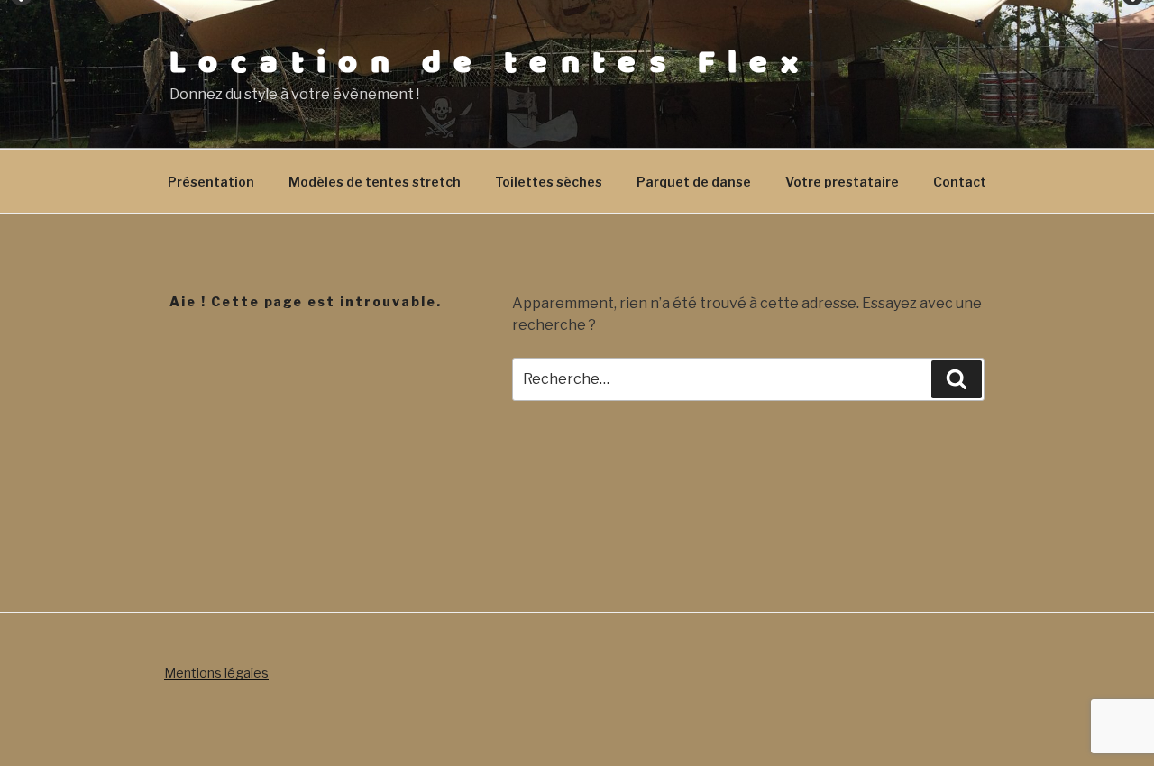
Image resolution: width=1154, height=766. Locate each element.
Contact (959, 181)
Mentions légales (216, 672)
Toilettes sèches (548, 181)
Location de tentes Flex (490, 63)
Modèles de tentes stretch (374, 181)
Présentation (211, 181)
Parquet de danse (694, 181)
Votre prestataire (842, 181)
